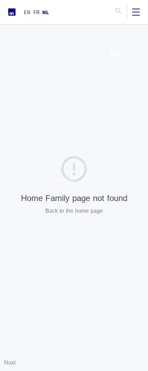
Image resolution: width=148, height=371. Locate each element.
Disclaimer (25, 179)
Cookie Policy (48, 186)
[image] (11, 12)
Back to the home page (74, 211)
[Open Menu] (136, 12)
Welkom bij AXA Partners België (70, 164)
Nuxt (9, 362)
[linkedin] (114, 54)
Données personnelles (104, 179)
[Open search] (118, 12)
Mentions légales (58, 179)
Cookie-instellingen (87, 186)
